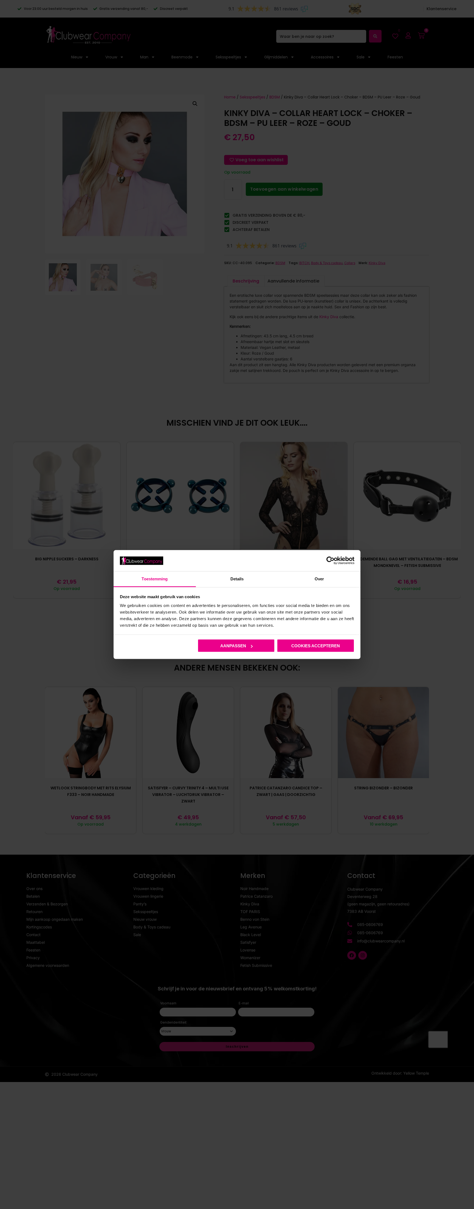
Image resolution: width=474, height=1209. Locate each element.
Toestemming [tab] (155, 578)
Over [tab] (319, 578)
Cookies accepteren (315, 645)
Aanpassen (233, 645)
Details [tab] (237, 578)
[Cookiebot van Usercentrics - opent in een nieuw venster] (330, 561)
